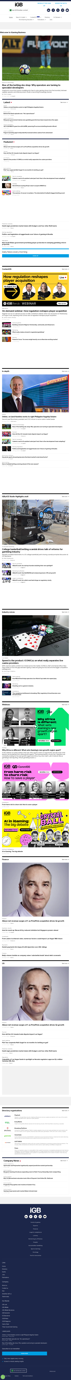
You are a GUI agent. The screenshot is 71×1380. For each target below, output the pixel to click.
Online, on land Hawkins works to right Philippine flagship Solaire (24, 107)
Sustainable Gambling (8, 546)
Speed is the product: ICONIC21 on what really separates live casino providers (28, 159)
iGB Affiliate (5, 1307)
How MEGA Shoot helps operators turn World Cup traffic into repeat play (34, 678)
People (35, 1242)
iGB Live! (4, 1304)
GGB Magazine (6, 1321)
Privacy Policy (7, 1376)
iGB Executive (6, 1313)
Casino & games (36, 1222)
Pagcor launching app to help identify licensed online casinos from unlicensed (28, 132)
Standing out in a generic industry (22, 686)
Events (4, 1272)
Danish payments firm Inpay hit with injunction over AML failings (24, 947)
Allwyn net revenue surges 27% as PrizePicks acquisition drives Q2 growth (26, 146)
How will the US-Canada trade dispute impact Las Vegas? (21, 153)
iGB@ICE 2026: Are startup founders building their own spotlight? (32, 565)
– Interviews (13, 108)
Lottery (35, 1235)
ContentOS (34, 17)
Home (11, 17)
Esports (35, 1225)
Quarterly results (7, 928)
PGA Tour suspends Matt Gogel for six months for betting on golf (23, 170)
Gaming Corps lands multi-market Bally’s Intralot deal (20, 1191)
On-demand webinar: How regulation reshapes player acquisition (34, 311)
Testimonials (5, 1296)
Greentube (18, 1135)
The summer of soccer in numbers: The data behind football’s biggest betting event (38, 193)
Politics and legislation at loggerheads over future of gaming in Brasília (27, 234)
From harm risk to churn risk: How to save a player (19, 804)
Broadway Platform (21, 1128)
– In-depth (12, 96)
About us (4, 1285)
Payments (5, 945)
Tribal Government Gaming (9, 1327)
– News (11, 121)
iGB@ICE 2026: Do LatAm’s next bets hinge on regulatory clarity (31, 580)
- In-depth (10, 1344)
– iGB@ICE (22, 567)
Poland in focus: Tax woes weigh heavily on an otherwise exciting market (35, 339)
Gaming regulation (7, 232)
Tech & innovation (17, 176)
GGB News (5, 1318)
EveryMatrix (18, 1121)
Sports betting (7, 168)
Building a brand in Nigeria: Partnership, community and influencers (33, 324)
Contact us (5, 1288)
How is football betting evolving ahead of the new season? (20, 464)
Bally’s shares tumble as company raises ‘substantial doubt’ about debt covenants (31, 955)
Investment (5, 936)
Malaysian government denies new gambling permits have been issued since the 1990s (31, 120)
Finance (6, 145)
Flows (16, 1148)
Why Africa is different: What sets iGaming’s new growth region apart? (31, 750)
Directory (47, 17)
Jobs (51, 19)
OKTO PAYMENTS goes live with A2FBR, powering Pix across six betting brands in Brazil (30, 126)
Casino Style (5, 1324)
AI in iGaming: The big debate (12, 851)
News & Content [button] (20, 17)
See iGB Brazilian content (19, 10)
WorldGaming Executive (25, 19)
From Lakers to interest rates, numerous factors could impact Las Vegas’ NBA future (32, 938)
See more (63, 102)
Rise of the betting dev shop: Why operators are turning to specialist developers (37, 426)
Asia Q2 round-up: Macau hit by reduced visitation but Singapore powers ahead (30, 930)
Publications (41, 19)
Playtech (17, 1115)
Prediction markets (7, 223)
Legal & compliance (9, 118)
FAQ (3, 1291)
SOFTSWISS (18, 1141)
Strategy (14, 183)
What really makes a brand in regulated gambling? (28, 332)
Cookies (16, 1376)
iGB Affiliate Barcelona (8, 1310)
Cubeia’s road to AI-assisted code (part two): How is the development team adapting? (38, 178)
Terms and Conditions (28, 1376)
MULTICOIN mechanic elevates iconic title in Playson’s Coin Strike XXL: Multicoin (28, 1178)
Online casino (7, 111)
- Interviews (11, 1336)
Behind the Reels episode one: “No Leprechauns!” (19, 113)
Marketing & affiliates (7, 455)
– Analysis (12, 154)
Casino (5, 105)
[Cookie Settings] (3, 1377)
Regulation (5, 240)
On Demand (56, 17)
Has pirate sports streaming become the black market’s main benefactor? (25, 457)
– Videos (12, 115)
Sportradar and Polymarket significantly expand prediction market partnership (28, 1165)
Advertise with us (7, 1293)
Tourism (5, 151)
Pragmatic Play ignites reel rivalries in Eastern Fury (19, 1184)
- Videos (10, 1340)
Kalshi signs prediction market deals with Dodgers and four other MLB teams (29, 226)
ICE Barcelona (6, 1315)
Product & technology (8, 82)
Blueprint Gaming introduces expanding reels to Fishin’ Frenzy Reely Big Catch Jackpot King (32, 1172)
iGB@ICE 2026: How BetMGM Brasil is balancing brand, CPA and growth (34, 573)
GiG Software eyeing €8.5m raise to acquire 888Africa (29, 185)
